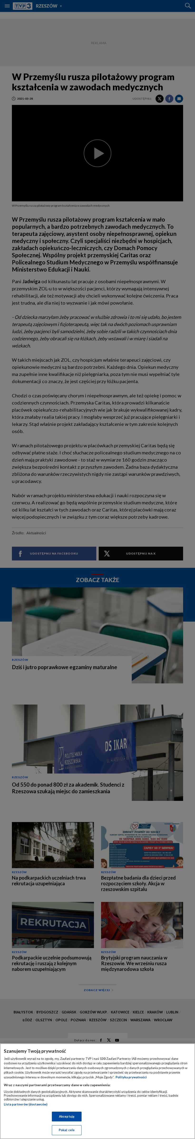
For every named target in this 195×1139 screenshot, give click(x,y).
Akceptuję (66, 1116)
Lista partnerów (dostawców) (25, 1104)
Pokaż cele (67, 1130)
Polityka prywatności (131, 1077)
